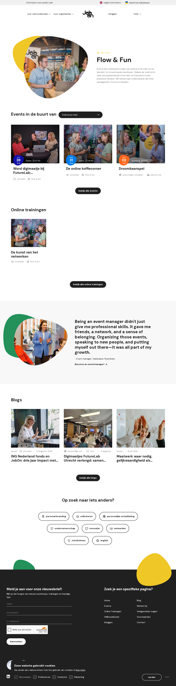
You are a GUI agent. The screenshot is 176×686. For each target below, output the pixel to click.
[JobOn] (88, 14)
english (104, 540)
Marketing (79, 677)
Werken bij (142, 605)
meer (136, 13)
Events (107, 605)
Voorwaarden (144, 616)
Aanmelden (16, 641)
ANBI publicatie (111, 616)
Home (107, 600)
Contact (141, 622)
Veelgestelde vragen (147, 611)
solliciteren (86, 516)
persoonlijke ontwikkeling (121, 516)
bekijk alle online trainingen (88, 284)
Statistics (62, 677)
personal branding (56, 516)
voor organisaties (62, 13)
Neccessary (25, 677)
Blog (139, 600)
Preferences (44, 677)
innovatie (95, 528)
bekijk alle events (88, 190)
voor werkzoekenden (38, 13)
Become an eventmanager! (89, 364)
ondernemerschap (65, 528)
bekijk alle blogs (88, 477)
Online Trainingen (112, 611)
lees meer (80, 670)
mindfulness (79, 540)
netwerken (120, 528)
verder (152, 677)
